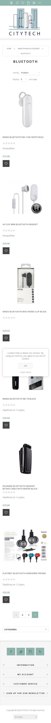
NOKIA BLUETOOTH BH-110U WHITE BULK (23, 137)
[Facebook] (11, 651)
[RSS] (40, 651)
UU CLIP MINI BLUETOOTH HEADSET (20, 224)
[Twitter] (20, 651)
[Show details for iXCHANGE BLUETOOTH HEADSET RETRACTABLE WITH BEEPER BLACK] (25, 459)
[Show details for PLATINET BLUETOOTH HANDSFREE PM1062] (25, 546)
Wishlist (23, 3)
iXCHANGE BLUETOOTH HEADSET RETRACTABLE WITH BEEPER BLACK (20, 487)
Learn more (25, 372)
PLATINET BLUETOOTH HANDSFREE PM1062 (24, 573)
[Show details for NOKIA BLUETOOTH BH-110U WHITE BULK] (25, 110)
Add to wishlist (6, 163)
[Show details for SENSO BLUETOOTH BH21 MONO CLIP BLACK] (25, 284)
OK (25, 366)
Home (9, 48)
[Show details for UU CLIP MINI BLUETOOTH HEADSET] (25, 197)
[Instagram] (30, 651)
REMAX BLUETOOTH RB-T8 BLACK (19, 398)
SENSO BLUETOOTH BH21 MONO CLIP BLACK (24, 311)
